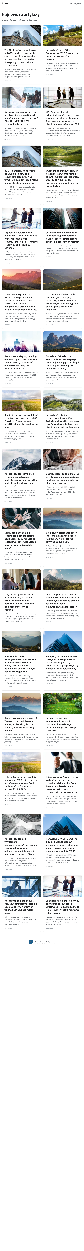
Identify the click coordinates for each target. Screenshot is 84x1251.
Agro (5, 3)
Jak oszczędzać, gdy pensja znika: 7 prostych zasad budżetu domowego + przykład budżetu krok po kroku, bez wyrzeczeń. (21, 480)
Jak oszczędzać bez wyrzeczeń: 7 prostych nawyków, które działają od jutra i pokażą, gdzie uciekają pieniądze (61, 724)
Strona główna (76, 3)
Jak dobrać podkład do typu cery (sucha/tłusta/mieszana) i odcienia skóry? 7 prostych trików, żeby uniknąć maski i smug (20, 906)
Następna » (50, 942)
